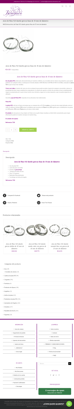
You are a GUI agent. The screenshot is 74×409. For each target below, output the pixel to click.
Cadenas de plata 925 (10, 276)
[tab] (37, 151)
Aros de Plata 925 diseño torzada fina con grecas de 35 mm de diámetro (60, 246)
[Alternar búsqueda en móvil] (66, 6)
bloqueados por (56, 392)
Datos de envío (55, 336)
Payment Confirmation (19, 382)
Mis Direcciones (19, 371)
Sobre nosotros (55, 329)
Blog (54, 348)
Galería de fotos (19, 344)
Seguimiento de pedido (19, 333)
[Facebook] (50, 375)
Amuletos (7, 307)
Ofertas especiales (55, 340)
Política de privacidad (54, 351)
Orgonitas (7, 314)
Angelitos (6, 291)
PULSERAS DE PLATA (9, 311)
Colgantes (7, 279)
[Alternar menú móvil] (70, 6)
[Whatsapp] (56, 375)
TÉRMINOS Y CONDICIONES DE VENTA (54, 344)
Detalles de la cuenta (19, 375)
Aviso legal (19, 351)
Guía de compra (19, 329)
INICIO (5, 24)
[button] (69, 404)
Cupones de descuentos (19, 340)
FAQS (54, 355)
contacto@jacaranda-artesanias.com (51, 1)
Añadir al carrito (28, 130)
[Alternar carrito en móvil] (62, 6)
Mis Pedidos (19, 367)
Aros (8, 24)
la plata (16, 118)
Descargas (19, 386)
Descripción (6, 151)
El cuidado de (10, 118)
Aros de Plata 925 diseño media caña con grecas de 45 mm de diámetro (37, 246)
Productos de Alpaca (9, 287)
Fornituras (7, 283)
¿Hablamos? (19, 348)
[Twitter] (53, 375)
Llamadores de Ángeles (10, 303)
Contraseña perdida (19, 379)
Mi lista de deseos (19, 336)
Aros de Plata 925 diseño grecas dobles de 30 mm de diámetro (14, 246)
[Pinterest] (59, 375)
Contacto (54, 333)
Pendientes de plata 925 (10, 299)
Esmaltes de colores (10, 272)
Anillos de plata (8, 295)
